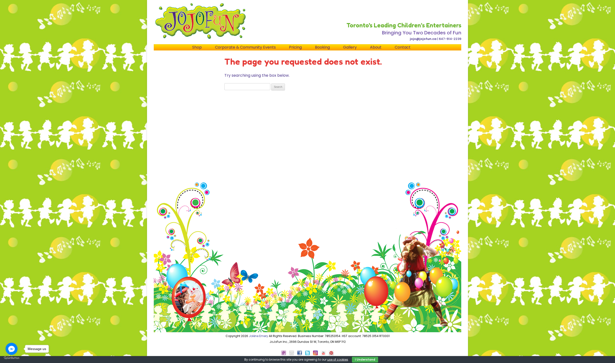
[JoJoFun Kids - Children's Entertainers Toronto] (285, 354)
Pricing (295, 47)
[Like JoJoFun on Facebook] (300, 354)
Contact (403, 47)
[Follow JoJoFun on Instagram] (316, 354)
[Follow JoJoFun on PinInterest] (331, 354)
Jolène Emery (258, 336)
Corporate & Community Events (245, 47)
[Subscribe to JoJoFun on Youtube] (324, 354)
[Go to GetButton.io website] (11, 358)
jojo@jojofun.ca (423, 39)
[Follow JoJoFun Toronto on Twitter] (308, 354)
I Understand (365, 359)
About (375, 47)
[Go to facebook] (12, 349)
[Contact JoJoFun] (292, 354)
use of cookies (337, 359)
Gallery (350, 47)
